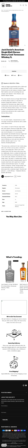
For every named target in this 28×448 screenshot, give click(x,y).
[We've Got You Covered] (14, 307)
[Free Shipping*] (14, 362)
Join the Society (8, 397)
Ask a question (6, 211)
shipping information (14, 443)
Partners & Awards (9, 427)
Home (2, 10)
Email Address (4, 405)
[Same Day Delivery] (14, 334)
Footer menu (6, 392)
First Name (3, 412)
